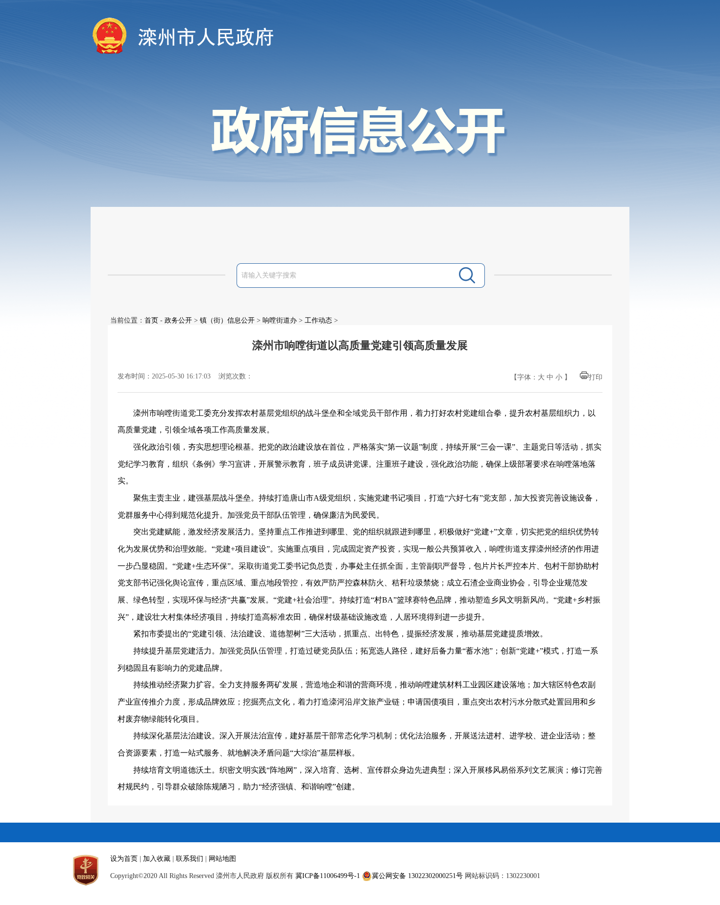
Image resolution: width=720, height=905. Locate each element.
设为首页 (124, 858)
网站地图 (222, 858)
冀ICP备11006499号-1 (327, 876)
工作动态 (318, 320)
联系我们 (189, 858)
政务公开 (178, 320)
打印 (595, 377)
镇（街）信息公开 (227, 320)
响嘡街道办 (280, 320)
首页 (151, 320)
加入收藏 (156, 858)
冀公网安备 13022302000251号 (417, 876)
